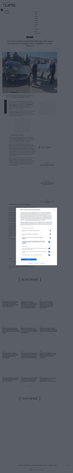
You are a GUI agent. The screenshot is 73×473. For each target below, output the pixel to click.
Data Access (36, 263)
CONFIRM (29, 259)
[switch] (49, 230)
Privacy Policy (42, 263)
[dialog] (36, 236)
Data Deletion (30, 263)
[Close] (55, 210)
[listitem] (36, 228)
